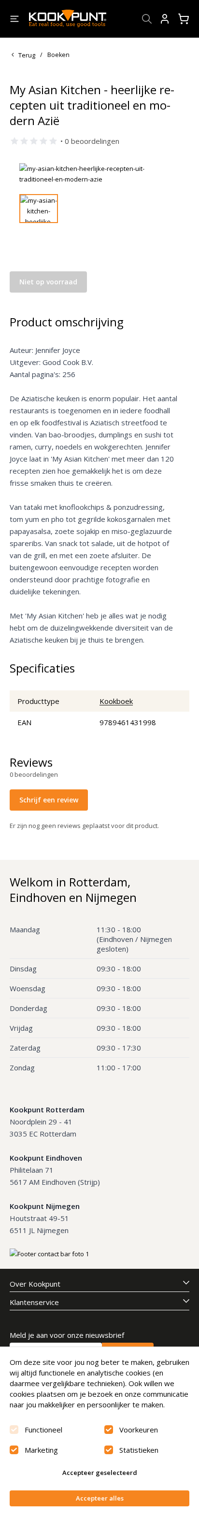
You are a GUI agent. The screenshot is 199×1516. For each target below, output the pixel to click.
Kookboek (116, 701)
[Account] (165, 19)
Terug (26, 55)
